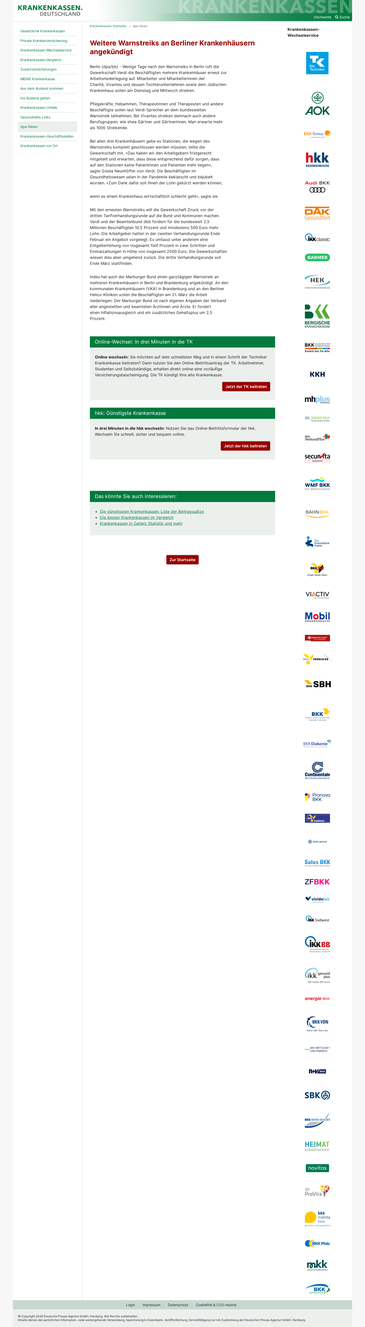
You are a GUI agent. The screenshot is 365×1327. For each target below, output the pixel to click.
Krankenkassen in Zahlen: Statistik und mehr (141, 523)
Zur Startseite (182, 559)
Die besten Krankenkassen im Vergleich (137, 517)
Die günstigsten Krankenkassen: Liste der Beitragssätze (152, 511)
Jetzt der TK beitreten (246, 386)
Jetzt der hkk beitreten (245, 445)
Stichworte (322, 17)
